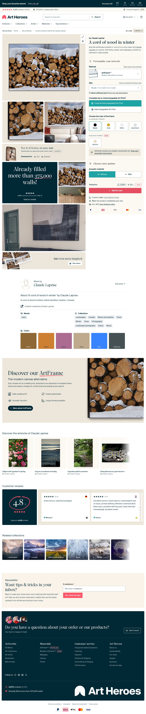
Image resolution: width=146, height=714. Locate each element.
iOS (37, 156)
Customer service (85, 643)
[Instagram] (15, 675)
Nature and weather (106, 317)
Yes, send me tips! (73, 595)
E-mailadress (68, 584)
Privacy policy (93, 704)
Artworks (6, 24)
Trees (86, 321)
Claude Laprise (98, 38)
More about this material (132, 67)
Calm (24, 317)
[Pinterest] (19, 675)
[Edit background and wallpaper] (83, 41)
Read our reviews (30, 199)
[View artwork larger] (83, 37)
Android (47, 156)
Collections (20, 24)
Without (104, 174)
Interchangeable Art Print (104, 109)
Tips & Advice (61, 24)
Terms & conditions (54, 704)
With (130, 174)
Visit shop (119, 284)
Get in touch (134, 630)
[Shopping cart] (141, 17)
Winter (78, 321)
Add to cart (117, 190)
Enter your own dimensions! (109, 93)
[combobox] (66, 17)
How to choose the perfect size (130, 83)
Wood (109, 326)
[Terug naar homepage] (14, 17)
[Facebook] (22, 675)
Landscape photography (85, 326)
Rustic (100, 326)
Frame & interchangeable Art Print (108, 103)
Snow (119, 317)
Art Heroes (116, 643)
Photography (97, 321)
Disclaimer (66, 704)
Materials (46, 24)
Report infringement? (79, 704)
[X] (26, 675)
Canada (92, 317)
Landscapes (81, 317)
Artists (33, 24)
